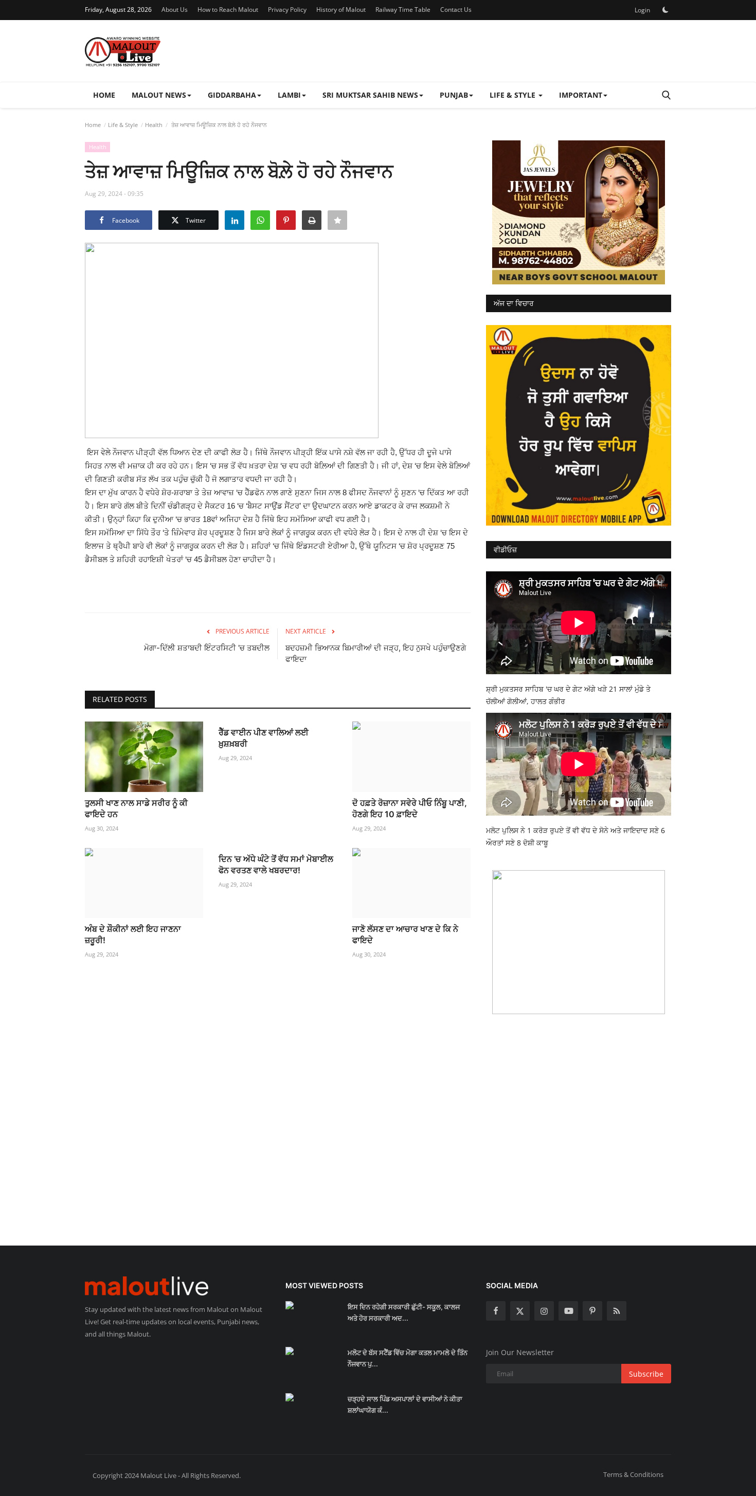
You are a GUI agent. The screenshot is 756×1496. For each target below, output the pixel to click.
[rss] (616, 1311)
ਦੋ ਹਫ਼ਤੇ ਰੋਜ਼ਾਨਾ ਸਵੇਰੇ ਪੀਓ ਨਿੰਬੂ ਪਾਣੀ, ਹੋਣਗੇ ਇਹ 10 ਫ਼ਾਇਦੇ (409, 808)
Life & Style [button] (513, 95)
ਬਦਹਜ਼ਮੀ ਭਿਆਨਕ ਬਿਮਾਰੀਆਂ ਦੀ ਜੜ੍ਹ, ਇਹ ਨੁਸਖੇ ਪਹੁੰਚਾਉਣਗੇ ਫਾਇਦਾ (375, 653)
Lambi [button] (289, 95)
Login (642, 10)
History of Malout (341, 9)
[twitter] (520, 1311)
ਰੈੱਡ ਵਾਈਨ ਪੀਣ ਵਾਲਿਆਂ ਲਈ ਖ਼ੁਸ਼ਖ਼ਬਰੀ (264, 738)
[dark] (665, 9)
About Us (174, 9)
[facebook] (496, 1311)
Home (104, 95)
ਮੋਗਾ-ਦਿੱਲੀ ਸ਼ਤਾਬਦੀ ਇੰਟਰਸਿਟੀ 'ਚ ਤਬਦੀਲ (206, 648)
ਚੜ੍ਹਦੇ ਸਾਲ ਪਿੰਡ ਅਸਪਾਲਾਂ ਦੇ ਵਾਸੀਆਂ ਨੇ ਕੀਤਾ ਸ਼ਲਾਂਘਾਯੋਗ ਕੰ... (405, 1404)
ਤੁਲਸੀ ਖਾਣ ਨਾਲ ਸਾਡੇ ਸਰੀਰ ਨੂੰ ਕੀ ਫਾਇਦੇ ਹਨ (136, 808)
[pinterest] (592, 1311)
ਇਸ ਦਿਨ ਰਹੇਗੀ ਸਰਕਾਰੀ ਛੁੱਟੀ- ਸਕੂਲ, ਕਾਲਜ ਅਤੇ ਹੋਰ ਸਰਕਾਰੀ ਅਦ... (404, 1312)
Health (154, 125)
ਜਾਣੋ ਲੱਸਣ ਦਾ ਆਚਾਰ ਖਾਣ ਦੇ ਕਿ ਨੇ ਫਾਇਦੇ (405, 934)
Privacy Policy (287, 9)
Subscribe (646, 1374)
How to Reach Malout (227, 9)
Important (580, 95)
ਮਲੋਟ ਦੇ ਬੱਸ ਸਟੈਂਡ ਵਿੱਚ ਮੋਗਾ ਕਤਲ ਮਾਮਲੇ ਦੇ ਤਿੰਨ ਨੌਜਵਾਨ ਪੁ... (407, 1358)
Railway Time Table (402, 9)
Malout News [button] (159, 95)
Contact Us (456, 9)
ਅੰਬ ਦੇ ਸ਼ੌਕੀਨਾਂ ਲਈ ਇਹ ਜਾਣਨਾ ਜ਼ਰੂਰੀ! (133, 934)
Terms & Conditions (633, 1474)
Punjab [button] (454, 95)
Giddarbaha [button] (232, 95)
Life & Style (123, 125)
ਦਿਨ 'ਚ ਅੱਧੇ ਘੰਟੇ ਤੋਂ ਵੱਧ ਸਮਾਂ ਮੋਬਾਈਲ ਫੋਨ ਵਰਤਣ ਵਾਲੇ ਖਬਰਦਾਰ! (276, 864)
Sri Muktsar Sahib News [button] (370, 95)
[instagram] (544, 1311)
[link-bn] (578, 212)
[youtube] (568, 1311)
